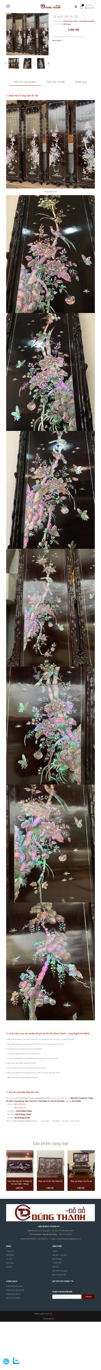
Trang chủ (10, 1251)
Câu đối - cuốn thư (59, 1255)
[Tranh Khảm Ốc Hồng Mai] (50, 1160)
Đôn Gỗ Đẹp (57, 1259)
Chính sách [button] (11, 1281)
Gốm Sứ (55, 1267)
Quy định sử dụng (13, 1298)
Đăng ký (88, 1297)
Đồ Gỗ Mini (76, 1101)
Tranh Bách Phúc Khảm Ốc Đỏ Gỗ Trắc (81, 1175)
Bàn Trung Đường (16, 1101)
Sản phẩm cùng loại (50, 1143)
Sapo (56, 1319)
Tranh (54, 1251)
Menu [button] (8, 1246)
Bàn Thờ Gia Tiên (59, 1275)
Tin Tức (9, 1259)
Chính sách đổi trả (13, 1294)
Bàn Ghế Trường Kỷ (59, 1271)
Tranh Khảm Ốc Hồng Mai (51, 1174)
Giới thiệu (10, 1263)
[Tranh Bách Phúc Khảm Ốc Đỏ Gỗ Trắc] (81, 1160)
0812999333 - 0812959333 (37, 1239)
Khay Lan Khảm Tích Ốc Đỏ (20, 1181)
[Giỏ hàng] (82, 7)
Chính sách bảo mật (14, 1286)
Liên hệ (9, 1267)
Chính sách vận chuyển (15, 1290)
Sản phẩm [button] (57, 1246)
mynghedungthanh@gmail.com (68, 1239)
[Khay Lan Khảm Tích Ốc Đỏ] (20, 1164)
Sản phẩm (90, 6)
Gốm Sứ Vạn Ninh (57, 1101)
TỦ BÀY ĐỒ (56, 1263)
